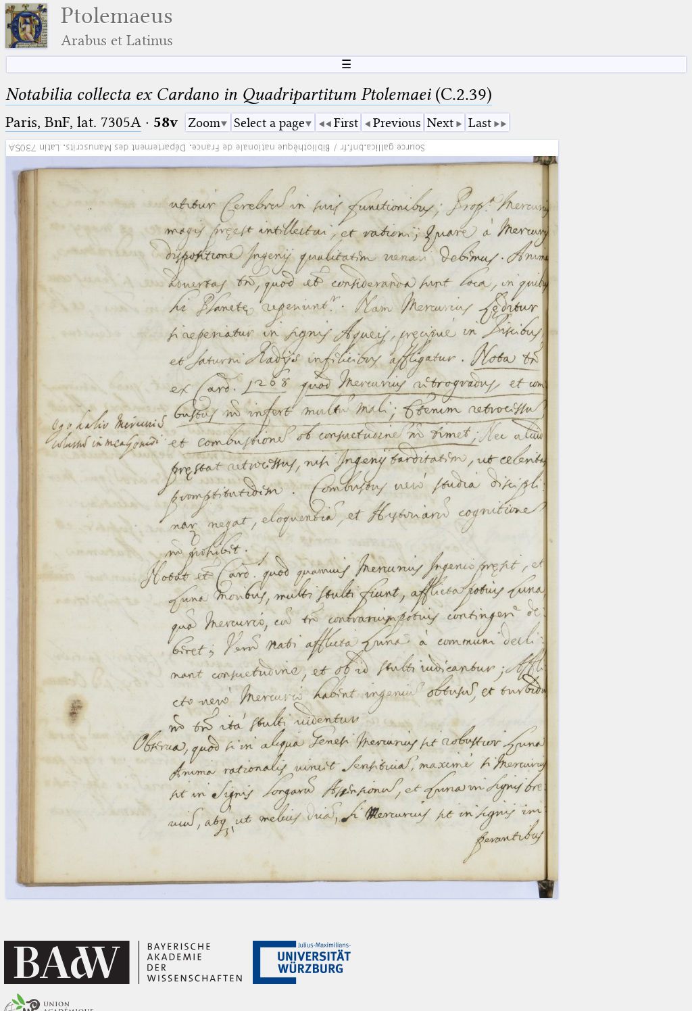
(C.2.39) (248, 94)
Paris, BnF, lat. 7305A (73, 122)
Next (440, 122)
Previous (397, 122)
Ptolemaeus (117, 26)
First (346, 122)
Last (479, 122)
